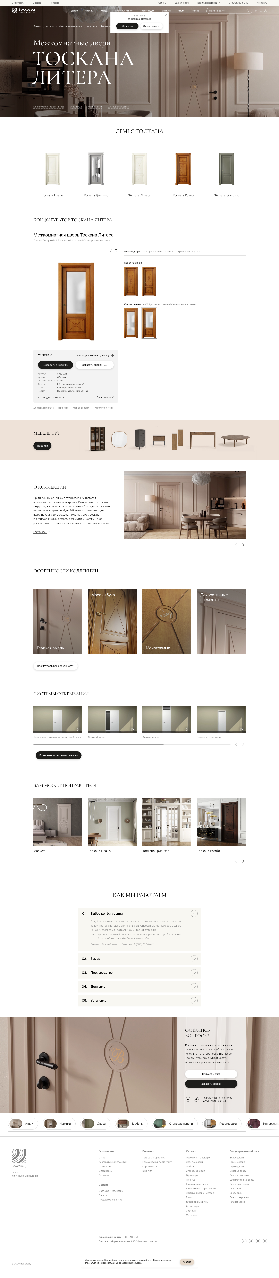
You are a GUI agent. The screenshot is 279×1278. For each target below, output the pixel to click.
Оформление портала (188, 251)
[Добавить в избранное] (116, 250)
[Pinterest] (265, 1241)
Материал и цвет (152, 251)
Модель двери (132, 251)
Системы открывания (118, 106)
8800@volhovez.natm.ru (144, 1241)
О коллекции (76, 106)
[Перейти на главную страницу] (23, 10)
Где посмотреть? (105, 397)
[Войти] (265, 11)
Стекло (170, 251)
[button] (57, 621)
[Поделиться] (110, 250)
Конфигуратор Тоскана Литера (48, 106)
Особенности (95, 106)
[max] (258, 1241)
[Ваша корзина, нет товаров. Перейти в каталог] (256, 11)
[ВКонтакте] (188, 1099)
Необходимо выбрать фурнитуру (93, 355)
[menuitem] (74, 11)
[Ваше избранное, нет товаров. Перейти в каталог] (261, 11)
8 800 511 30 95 (130, 1237)
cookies (104, 1260)
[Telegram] (196, 1099)
